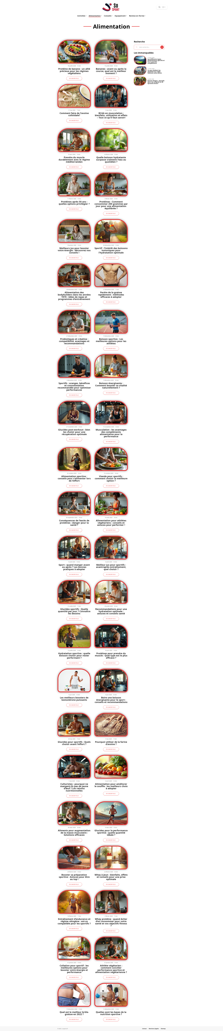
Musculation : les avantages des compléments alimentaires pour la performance (111, 433)
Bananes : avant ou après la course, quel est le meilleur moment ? (111, 71)
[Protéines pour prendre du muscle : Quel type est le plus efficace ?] (111, 636)
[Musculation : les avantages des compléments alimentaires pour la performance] (111, 413)
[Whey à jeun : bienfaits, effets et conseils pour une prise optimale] (111, 858)
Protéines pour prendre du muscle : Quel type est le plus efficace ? (111, 655)
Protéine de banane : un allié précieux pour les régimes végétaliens (74, 71)
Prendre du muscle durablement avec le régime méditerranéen (74, 159)
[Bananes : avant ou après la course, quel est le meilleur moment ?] (111, 52)
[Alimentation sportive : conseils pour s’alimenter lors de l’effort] (74, 459)
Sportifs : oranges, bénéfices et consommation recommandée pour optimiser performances (74, 386)
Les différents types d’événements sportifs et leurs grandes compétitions (156, 61)
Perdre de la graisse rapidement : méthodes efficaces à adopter (111, 294)
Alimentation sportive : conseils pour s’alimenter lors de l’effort (74, 478)
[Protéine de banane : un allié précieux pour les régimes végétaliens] (74, 52)
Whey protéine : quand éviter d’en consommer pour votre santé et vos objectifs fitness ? (111, 922)
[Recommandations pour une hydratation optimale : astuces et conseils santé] (111, 592)
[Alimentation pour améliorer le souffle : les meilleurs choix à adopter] (111, 767)
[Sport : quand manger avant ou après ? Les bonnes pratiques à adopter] (74, 548)
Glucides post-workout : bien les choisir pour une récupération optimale (74, 432)
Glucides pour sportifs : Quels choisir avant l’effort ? (74, 743)
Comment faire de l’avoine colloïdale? (74, 114)
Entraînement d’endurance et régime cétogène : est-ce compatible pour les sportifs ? (74, 921)
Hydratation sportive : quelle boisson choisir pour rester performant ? (74, 655)
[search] (159, 7)
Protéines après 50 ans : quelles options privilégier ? (74, 202)
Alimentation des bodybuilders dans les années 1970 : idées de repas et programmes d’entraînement (74, 296)
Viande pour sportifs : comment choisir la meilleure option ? (111, 478)
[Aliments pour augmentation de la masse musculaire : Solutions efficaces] (74, 813)
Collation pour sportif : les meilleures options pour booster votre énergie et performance (74, 969)
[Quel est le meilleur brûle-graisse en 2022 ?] (74, 995)
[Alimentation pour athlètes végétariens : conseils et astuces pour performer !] (111, 503)
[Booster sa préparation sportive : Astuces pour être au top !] (74, 858)
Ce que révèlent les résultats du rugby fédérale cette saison (155, 71)
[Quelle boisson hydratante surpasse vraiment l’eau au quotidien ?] (111, 140)
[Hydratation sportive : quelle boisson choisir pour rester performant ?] (74, 636)
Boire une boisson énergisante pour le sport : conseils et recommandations (111, 700)
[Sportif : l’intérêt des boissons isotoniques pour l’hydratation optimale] (111, 231)
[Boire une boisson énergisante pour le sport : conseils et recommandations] (111, 680)
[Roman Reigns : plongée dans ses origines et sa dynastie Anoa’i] (140, 81)
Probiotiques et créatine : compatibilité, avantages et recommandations (74, 341)
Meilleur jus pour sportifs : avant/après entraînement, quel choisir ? (111, 567)
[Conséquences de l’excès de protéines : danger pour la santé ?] (74, 503)
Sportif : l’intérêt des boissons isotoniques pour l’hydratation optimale (111, 250)
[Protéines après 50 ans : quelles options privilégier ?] (74, 184)
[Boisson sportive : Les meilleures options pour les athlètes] (111, 322)
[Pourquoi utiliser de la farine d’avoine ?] (111, 725)
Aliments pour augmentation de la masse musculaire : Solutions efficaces (74, 832)
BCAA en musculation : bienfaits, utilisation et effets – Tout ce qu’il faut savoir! (111, 115)
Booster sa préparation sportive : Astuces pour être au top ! (74, 877)
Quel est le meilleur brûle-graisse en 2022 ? (74, 1013)
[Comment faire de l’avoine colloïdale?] (74, 96)
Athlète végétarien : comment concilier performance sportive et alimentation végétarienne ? (111, 969)
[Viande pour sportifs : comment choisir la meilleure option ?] (111, 459)
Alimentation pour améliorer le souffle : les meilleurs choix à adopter (111, 786)
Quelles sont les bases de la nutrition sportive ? (111, 1013)
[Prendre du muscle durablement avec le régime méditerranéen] (74, 140)
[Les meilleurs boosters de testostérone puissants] (74, 680)
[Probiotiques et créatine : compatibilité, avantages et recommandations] (74, 322)
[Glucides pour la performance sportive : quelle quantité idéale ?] (111, 813)
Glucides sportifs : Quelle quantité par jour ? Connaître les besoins (74, 611)
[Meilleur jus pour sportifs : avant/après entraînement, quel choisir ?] (111, 548)
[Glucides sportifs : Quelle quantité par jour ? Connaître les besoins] (74, 592)
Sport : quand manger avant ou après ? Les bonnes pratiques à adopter (74, 567)
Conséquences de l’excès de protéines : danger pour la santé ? (74, 522)
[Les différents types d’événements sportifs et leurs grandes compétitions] (140, 60)
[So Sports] (111, 7)
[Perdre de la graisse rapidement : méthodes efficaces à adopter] (111, 275)
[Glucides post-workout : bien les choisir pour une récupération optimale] (74, 413)
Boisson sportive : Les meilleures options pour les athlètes (111, 341)
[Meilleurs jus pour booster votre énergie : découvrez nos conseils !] (74, 231)
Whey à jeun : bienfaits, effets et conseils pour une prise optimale (111, 877)
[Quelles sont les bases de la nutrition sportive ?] (111, 995)
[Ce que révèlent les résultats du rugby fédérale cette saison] (140, 71)
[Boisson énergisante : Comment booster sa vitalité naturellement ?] (111, 366)
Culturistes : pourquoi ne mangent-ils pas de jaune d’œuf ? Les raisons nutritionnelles (74, 787)
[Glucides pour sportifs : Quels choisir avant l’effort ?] (74, 725)
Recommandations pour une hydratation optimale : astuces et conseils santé (111, 611)
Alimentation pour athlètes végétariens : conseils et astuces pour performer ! (111, 522)
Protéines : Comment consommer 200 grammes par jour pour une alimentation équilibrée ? (111, 205)
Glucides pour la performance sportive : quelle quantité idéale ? (111, 832)
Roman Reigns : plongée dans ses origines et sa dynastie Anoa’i (156, 82)
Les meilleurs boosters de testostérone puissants (74, 698)
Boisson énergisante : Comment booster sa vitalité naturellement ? (111, 385)
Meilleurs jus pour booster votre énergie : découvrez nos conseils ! (74, 250)
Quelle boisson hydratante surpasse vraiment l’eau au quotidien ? (111, 159)
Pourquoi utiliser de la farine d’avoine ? (111, 743)
